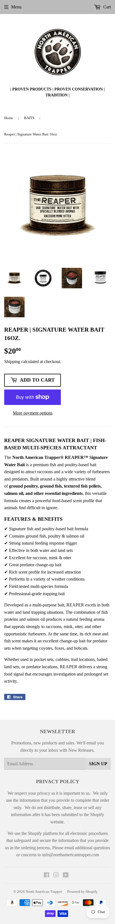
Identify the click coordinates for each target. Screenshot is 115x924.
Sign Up (98, 763)
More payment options (32, 413)
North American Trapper (44, 891)
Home (8, 118)
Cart (106, 6)
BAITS (29, 118)
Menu (16, 6)
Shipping (12, 361)
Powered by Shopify (82, 891)
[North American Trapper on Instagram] (56, 875)
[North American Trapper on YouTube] (66, 875)
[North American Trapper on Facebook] (46, 875)
